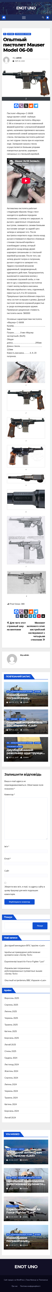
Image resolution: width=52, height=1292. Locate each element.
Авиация (14, 719)
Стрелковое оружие (23, 34)
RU (5, 34)
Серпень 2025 (11, 1005)
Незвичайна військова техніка (29, 1177)
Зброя (21, 1149)
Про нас (15, 1286)
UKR (8, 1149)
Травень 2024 (11, 1098)
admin (19, 58)
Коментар (9, 795)
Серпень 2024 (11, 1078)
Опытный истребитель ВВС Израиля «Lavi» (24, 724)
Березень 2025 (12, 1038)
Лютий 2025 (10, 1045)
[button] (43, 17)
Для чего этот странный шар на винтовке (16, 626)
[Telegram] (36, 106)
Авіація (14, 1149)
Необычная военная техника (22, 691)
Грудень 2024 (11, 1058)
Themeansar (43, 1280)
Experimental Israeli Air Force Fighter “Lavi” (24, 962)
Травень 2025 (11, 1025)
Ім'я (6, 846)
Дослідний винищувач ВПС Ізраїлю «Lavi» (25, 946)
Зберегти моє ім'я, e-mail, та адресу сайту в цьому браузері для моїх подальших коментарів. (24, 890)
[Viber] (21, 106)
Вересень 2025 (12, 998)
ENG (16, 1206)
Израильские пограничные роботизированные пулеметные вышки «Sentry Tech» (23, 971)
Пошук (8, 917)
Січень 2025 (10, 1051)
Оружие (10, 34)
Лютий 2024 (10, 1118)
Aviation (10, 1206)
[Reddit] (31, 106)
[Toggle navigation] (23, 17)
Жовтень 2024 (11, 1071)
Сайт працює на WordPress (14, 1280)
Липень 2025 (11, 1011)
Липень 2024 (11, 1084)
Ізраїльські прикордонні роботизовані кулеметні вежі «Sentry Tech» (25, 1184)
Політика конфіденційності (30, 1286)
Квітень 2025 (11, 1031)
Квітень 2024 (11, 1104)
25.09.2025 (13, 1160)
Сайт (6, 871)
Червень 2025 (11, 1018)
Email (7, 859)
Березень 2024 (12, 1111)
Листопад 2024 (12, 1064)
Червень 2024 (11, 1091)
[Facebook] (16, 106)
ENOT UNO (26, 8)
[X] (26, 106)
